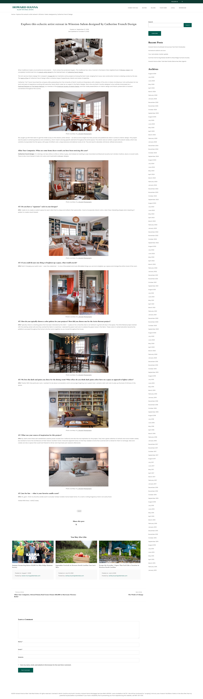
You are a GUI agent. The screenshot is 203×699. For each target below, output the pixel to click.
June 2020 (151, 340)
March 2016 (151, 520)
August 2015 (152, 545)
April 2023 (151, 217)
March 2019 (151, 390)
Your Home (163, 8)
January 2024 (152, 185)
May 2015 (151, 556)
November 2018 (153, 405)
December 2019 (153, 361)
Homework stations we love (157, 50)
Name (20, 642)
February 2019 (152, 394)
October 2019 (152, 369)
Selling (153, 8)
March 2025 (152, 135)
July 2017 (151, 462)
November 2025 (153, 106)
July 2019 (151, 379)
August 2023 (152, 203)
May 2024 (151, 171)
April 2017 (151, 473)
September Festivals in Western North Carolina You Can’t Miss (76, 566)
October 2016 (152, 495)
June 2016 (151, 509)
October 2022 (152, 239)
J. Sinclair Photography (84, 134)
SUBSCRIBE (155, 33)
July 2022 (151, 250)
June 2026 (151, 81)
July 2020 (151, 336)
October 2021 (152, 282)
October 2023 (152, 196)
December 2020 (153, 318)
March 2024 (152, 178)
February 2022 (152, 268)
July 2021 (151, 293)
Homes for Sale (133, 8)
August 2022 (152, 246)
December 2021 (153, 275)
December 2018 (153, 401)
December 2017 (153, 444)
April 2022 (151, 261)
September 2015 (153, 541)
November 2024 (153, 149)
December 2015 (153, 531)
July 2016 (151, 505)
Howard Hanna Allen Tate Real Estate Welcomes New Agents (167, 61)
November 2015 (153, 534)
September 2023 (153, 199)
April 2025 (151, 131)
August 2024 (152, 160)
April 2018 (151, 430)
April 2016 (151, 516)
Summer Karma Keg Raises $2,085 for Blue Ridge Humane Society (32, 566)
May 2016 (151, 513)
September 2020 (153, 329)
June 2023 (151, 210)
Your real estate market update (158, 54)
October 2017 (152, 451)
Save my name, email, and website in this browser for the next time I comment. (45, 665)
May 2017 (151, 469)
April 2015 (151, 559)
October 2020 (152, 325)
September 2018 (153, 412)
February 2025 (152, 138)
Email (20, 649)
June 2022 (151, 253)
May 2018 (151, 426)
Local (173, 8)
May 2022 (151, 257)
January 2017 (152, 484)
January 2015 (152, 570)
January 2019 (152, 397)
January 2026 (152, 99)
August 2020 (152, 333)
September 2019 (153, 372)
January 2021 (152, 315)
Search (150, 22)
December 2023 (153, 189)
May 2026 (151, 84)
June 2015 (151, 552)
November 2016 (153, 491)
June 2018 (151, 423)
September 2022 (153, 243)
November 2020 (153, 322)
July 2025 (151, 120)
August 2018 (152, 415)
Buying (144, 8)
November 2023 (153, 192)
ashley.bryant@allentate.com (74, 576)
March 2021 (151, 307)
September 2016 (153, 498)
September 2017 (153, 455)
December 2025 (153, 102)
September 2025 (153, 113)
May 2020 (151, 343)
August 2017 (152, 459)
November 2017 (153, 448)
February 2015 (152, 567)
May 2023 (151, 214)
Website (20, 657)
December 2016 (153, 487)
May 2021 (151, 300)
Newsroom (182, 8)
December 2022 (153, 232)
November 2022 (153, 235)
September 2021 (153, 286)
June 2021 (151, 297)
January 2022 (152, 271)
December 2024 (153, 145)
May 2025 (151, 127)
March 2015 (151, 563)
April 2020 (151, 347)
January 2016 (152, 527)
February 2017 (152, 480)
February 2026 (152, 95)
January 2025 (152, 142)
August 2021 (152, 289)
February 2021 (152, 311)
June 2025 (151, 124)
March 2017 (151, 477)
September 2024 (153, 156)
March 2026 (152, 91)
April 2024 (151, 174)
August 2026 (152, 74)
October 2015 (152, 538)
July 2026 (151, 77)
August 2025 (152, 117)
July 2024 (151, 163)
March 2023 (152, 221)
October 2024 (152, 153)
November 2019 (153, 365)
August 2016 (152, 502)
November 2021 (153, 279)
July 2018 (151, 419)
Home (13, 14)
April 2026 (151, 88)
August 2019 (152, 376)
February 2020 (152, 354)
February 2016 (152, 523)
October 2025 (152, 110)
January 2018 (152, 441)
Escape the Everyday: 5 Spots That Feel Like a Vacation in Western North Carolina (119, 566)
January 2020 (152, 358)
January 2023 (152, 228)
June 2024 (151, 167)
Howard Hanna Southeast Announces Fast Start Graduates (166, 47)
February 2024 (152, 181)
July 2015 (151, 549)
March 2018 (151, 433)
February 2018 (152, 437)
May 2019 (151, 387)
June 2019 (151, 383)
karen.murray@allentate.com (31, 576)
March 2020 (152, 351)
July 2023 (151, 207)
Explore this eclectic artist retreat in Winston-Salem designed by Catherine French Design (79, 24)
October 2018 (152, 408)
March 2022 (152, 264)
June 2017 (151, 466)
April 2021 (151, 304)
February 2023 (152, 225)
